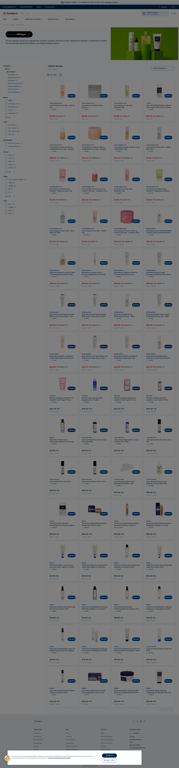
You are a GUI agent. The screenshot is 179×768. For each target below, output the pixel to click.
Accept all (109, 755)
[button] (7, 758)
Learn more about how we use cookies (59, 758)
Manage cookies (109, 760)
